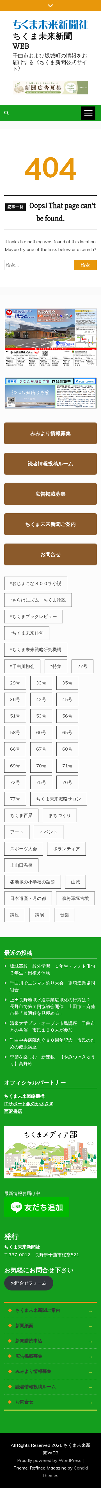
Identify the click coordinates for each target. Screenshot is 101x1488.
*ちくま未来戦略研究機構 (35, 649)
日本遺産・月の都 (28, 898)
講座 (14, 915)
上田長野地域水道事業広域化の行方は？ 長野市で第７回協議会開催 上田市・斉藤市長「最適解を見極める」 (52, 1006)
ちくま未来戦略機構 (24, 1096)
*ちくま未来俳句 (26, 633)
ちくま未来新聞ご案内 (50, 524)
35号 (67, 683)
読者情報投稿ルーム (50, 463)
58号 (15, 732)
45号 (67, 699)
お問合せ (50, 554)
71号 (67, 766)
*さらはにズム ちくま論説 (38, 600)
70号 (41, 766)
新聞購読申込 (28, 1340)
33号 (41, 683)
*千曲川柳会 (22, 666)
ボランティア (66, 848)
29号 (15, 683)
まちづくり (60, 815)
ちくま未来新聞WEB (42, 41)
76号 (67, 782)
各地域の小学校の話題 (32, 882)
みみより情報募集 (50, 433)
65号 (67, 732)
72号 (15, 782)
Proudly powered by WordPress (49, 1460)
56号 (67, 716)
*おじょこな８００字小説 (35, 583)
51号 (15, 716)
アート (17, 832)
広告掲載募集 (50, 494)
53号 (41, 716)
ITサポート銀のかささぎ (28, 1103)
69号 (15, 766)
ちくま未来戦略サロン (58, 799)
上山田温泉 (21, 865)
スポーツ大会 (23, 848)
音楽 (64, 915)
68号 (67, 749)
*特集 (55, 666)
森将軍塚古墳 (75, 898)
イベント (49, 832)
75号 (41, 782)
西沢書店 (13, 1111)
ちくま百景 (21, 815)
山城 (75, 882)
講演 (39, 915)
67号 (41, 749)
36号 (15, 699)
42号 (41, 699)
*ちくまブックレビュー (33, 616)
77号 (15, 799)
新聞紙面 (24, 1325)
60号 (41, 732)
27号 (82, 666)
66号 (15, 749)
